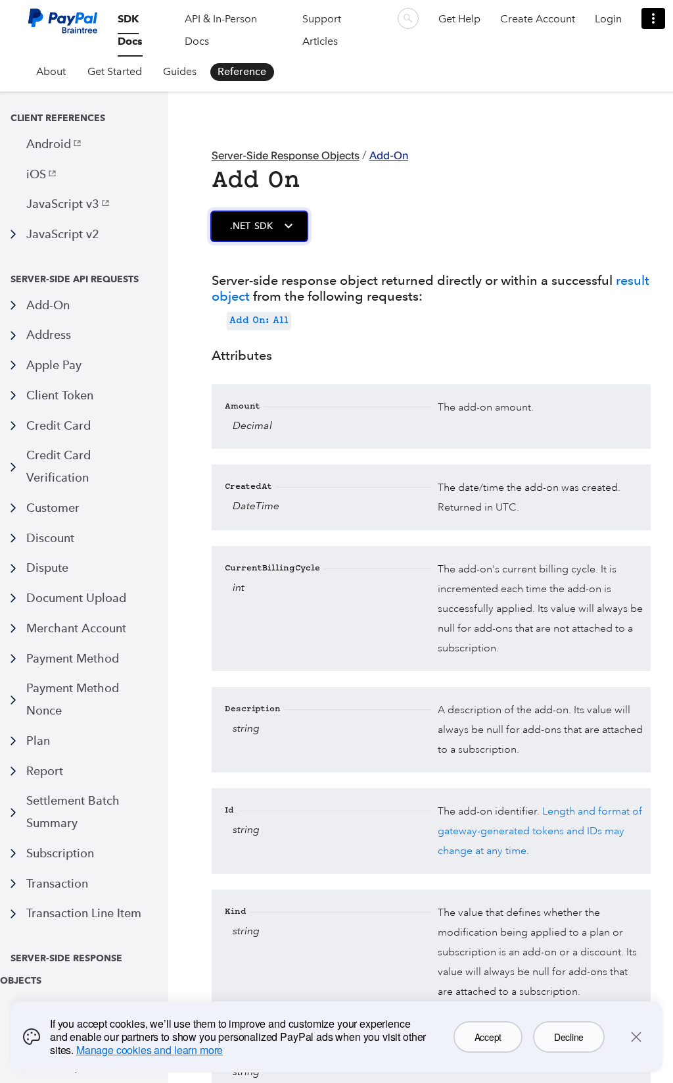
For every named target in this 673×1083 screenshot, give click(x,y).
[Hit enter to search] (408, 18)
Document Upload (76, 598)
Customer (53, 508)
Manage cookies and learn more (149, 1049)
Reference (242, 71)
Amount (242, 407)
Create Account (537, 19)
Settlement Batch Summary (73, 811)
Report (44, 771)
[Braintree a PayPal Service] (63, 26)
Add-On (48, 305)
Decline (569, 1037)
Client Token (59, 395)
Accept (488, 1037)
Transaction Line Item (83, 913)
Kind (235, 912)
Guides (180, 71)
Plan (38, 740)
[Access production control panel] (653, 18)
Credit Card (58, 425)
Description (253, 709)
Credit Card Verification (58, 466)
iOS (36, 174)
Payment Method (72, 658)
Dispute (47, 567)
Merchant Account (76, 628)
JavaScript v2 (62, 234)
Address (48, 334)
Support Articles (321, 30)
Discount (50, 538)
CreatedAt (248, 487)
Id (229, 811)
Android (48, 144)
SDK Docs (130, 30)
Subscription (60, 853)
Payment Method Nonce (72, 699)
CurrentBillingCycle (272, 569)
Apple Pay (53, 365)
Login (608, 19)
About (51, 71)
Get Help (459, 19)
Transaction (57, 883)
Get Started (114, 71)
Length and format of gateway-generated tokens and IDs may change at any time (540, 831)
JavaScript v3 (62, 204)
